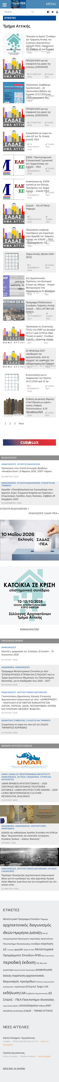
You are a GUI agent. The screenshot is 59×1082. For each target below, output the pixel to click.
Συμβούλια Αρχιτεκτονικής (37, 993)
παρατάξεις (35, 939)
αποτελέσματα (28, 1005)
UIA (23, 993)
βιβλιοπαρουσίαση (47, 956)
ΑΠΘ (37, 955)
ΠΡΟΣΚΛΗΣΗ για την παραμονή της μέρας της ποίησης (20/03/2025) (38, 63)
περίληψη (10, 950)
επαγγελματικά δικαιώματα (16, 939)
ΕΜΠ (48, 1005)
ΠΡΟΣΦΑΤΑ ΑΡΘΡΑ (12, 641)
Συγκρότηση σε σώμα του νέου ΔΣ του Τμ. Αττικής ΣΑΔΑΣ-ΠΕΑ (39, 136)
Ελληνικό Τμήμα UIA (37, 986)
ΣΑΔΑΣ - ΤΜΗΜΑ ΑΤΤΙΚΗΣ (38, 1010)
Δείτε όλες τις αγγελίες (14, 1068)
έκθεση (41, 1005)
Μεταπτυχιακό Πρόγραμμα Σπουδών (21, 919)
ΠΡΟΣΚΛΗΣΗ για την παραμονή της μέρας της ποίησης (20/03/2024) (38, 112)
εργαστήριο (8, 970)
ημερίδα (18, 949)
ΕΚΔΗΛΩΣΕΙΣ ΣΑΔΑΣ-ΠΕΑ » (44, 513)
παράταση (18, 975)
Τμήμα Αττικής (29, 950)
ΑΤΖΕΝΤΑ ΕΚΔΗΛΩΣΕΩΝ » (14, 509)
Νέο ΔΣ (45, 933)
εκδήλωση (11, 993)
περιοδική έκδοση (19, 962)
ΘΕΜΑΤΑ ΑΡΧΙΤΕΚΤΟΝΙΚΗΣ (16, 746)
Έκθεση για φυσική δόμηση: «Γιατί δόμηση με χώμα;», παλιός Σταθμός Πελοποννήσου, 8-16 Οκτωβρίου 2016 (40, 405)
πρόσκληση (19, 987)
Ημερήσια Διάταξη (27, 933)
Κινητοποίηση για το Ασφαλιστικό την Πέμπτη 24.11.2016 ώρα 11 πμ (38, 378)
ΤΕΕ (37, 963)
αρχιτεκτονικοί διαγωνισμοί (24, 970)
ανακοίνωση (44, 969)
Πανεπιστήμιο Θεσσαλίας (38, 999)
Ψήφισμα (44, 919)
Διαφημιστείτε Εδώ (29, 629)
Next (21, 423)
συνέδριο (35, 943)
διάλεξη (7, 975)
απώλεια (7, 1010)
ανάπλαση (18, 1011)
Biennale (43, 963)
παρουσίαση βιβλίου (11, 1006)
